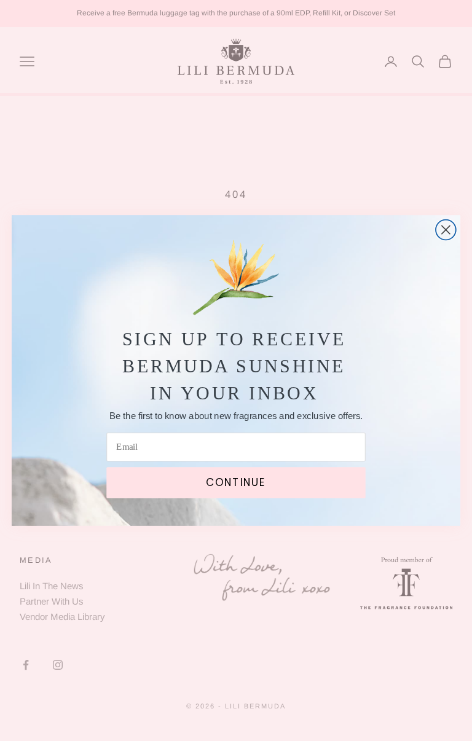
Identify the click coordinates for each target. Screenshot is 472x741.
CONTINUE (236, 482)
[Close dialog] (446, 230)
